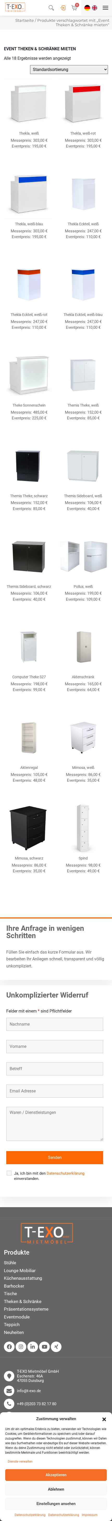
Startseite (24, 20)
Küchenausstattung (23, 1278)
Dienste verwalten (20, 1461)
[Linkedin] (32, 1347)
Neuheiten (14, 1332)
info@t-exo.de (29, 1391)
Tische (10, 1293)
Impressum (90, 1515)
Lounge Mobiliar (20, 1270)
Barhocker (14, 1286)
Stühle (10, 1262)
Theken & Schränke (22, 1301)
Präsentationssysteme (26, 1309)
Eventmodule (17, 1317)
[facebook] (9, 1347)
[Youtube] (44, 1347)
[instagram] (21, 1347)
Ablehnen (56, 1489)
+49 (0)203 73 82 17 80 (36, 1404)
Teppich (12, 1324)
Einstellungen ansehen (56, 1503)
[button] (104, 1418)
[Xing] (56, 1347)
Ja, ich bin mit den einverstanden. (49, 1176)
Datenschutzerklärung (30, 1515)
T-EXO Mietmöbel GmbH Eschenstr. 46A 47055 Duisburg (38, 1376)
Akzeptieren (56, 1475)
